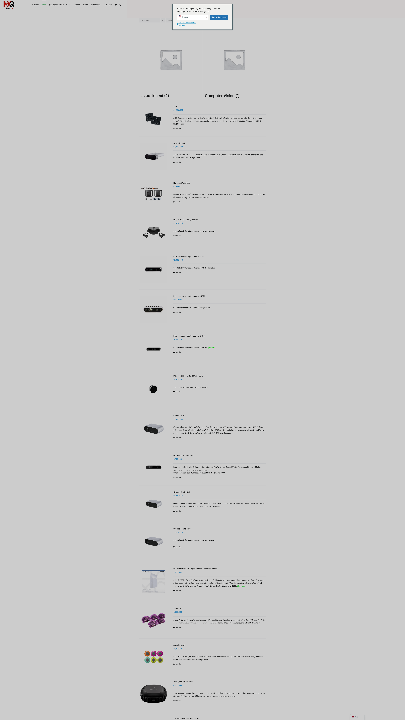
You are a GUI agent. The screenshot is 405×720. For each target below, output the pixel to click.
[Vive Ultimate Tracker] (153, 693)
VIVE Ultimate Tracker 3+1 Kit (186, 718)
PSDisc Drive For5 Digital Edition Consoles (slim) (195, 569)
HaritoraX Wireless (181, 183)
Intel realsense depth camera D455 (189, 336)
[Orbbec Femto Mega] (153, 542)
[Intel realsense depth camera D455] (153, 349)
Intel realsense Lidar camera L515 (188, 376)
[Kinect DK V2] (153, 428)
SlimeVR (177, 608)
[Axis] (153, 118)
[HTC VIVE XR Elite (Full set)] (153, 231)
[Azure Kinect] (153, 156)
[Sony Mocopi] (153, 657)
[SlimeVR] (153, 620)
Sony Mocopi (179, 645)
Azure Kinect (179, 143)
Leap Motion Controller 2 (184, 455)
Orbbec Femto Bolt (181, 492)
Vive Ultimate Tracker (182, 682)
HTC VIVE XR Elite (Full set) (185, 220)
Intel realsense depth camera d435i (189, 296)
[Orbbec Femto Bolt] (153, 504)
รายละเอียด (178, 128)
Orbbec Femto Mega (182, 529)
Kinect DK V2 (179, 415)
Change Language (219, 17)
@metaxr (180, 124)
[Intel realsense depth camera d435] (153, 269)
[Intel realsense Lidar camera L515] (153, 389)
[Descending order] (163, 20)
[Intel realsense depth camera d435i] (153, 309)
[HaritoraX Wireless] (153, 195)
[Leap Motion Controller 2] (153, 467)
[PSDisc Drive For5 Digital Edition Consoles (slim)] (153, 581)
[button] (120, 4)
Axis (175, 106)
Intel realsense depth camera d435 (188, 256)
